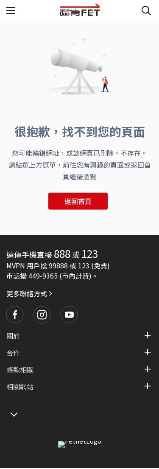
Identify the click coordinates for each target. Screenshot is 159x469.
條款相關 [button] (19, 369)
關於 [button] (13, 336)
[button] (14, 314)
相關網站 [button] (19, 386)
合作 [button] (13, 353)
